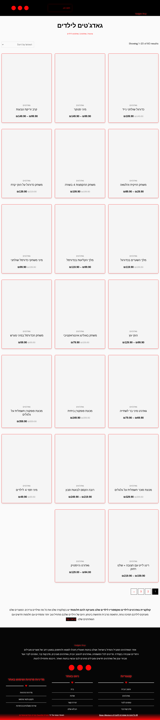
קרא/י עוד (71, 619)
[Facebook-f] (71, 667)
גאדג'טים (83, 34)
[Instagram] (20, 8)
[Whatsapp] (26, 8)
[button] (104, 8)
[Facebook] (13, 8)
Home (90, 34)
